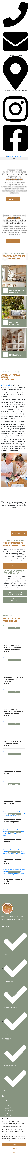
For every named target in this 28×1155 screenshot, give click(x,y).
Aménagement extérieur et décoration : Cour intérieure (13, 679)
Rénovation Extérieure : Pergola (13, 840)
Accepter (14, 1144)
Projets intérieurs (14, 627)
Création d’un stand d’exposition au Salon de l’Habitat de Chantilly (13, 647)
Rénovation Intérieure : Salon (13, 860)
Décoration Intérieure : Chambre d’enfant (13, 742)
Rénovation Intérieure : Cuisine (13, 880)
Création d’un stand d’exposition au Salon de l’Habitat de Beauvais (13, 711)
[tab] (15, 566)
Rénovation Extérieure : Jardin (13, 772)
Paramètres (14, 1148)
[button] (14, 158)
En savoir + (12, 199)
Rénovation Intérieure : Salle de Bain (13, 802)
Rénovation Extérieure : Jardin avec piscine (13, 821)
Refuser (14, 1152)
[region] (14, 1136)
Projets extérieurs (14, 659)
